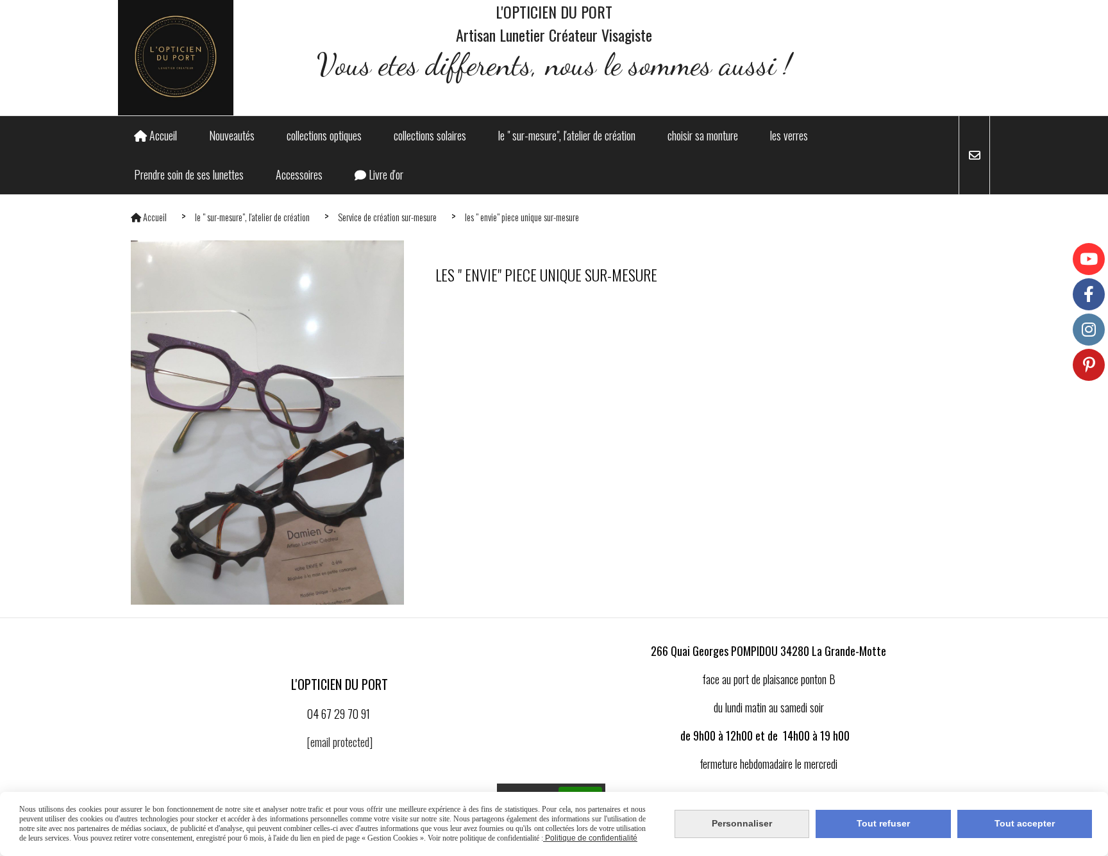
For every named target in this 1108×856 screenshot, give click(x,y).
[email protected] (339, 742)
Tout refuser (883, 823)
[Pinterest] (1089, 365)
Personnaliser (742, 823)
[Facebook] (1089, 294)
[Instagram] (1089, 330)
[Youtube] (1089, 259)
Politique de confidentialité (590, 838)
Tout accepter (1025, 823)
